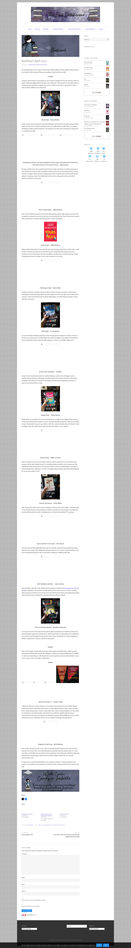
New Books (62, 825)
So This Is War (88, 67)
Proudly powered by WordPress (57, 940)
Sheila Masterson (89, 106)
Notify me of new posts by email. (31, 906)
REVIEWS (45, 29)
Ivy (85, 79)
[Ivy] (107, 82)
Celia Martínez (89, 125)
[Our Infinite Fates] (107, 131)
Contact (101, 29)
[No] (129, 945)
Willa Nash (88, 80)
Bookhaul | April (64, 814)
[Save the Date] (107, 65)
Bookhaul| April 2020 (27, 814)
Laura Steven (88, 130)
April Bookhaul (48, 825)
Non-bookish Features (74, 29)
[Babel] (107, 88)
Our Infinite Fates (89, 128)
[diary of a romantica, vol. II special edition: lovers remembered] (107, 125)
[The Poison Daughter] (107, 108)
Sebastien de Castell (90, 75)
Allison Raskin (89, 63)
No (106, 945)
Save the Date (88, 62)
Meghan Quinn (89, 69)
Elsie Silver (88, 112)
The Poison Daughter (90, 105)
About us (37, 29)
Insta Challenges (90, 29)
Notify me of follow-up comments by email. (34, 900)
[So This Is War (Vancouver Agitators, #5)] (107, 70)
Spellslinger (88, 73)
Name (23, 877)
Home (30, 29)
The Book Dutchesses (41, 64)
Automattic (79, 940)
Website (24, 891)
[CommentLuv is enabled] (30, 915)
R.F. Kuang (88, 86)
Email (23, 884)
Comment (25, 854)
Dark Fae (87, 116)
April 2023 (41, 825)
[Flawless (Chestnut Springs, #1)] (107, 113)
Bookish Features (58, 29)
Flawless (87, 110)
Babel (86, 84)
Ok (99, 945)
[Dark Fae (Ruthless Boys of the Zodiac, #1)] (107, 119)
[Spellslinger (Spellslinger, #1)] (107, 76)
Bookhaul (30, 825)
